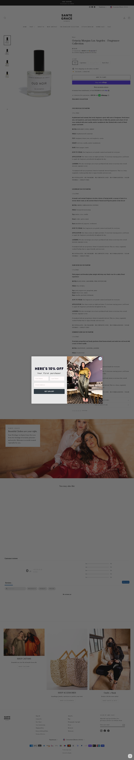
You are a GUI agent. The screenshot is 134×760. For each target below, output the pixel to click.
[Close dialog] (100, 358)
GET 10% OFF (49, 391)
